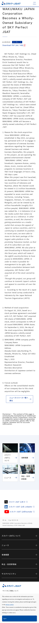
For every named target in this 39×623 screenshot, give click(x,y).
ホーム (4, 520)
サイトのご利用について (10, 591)
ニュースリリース (13, 520)
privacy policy (10, 604)
